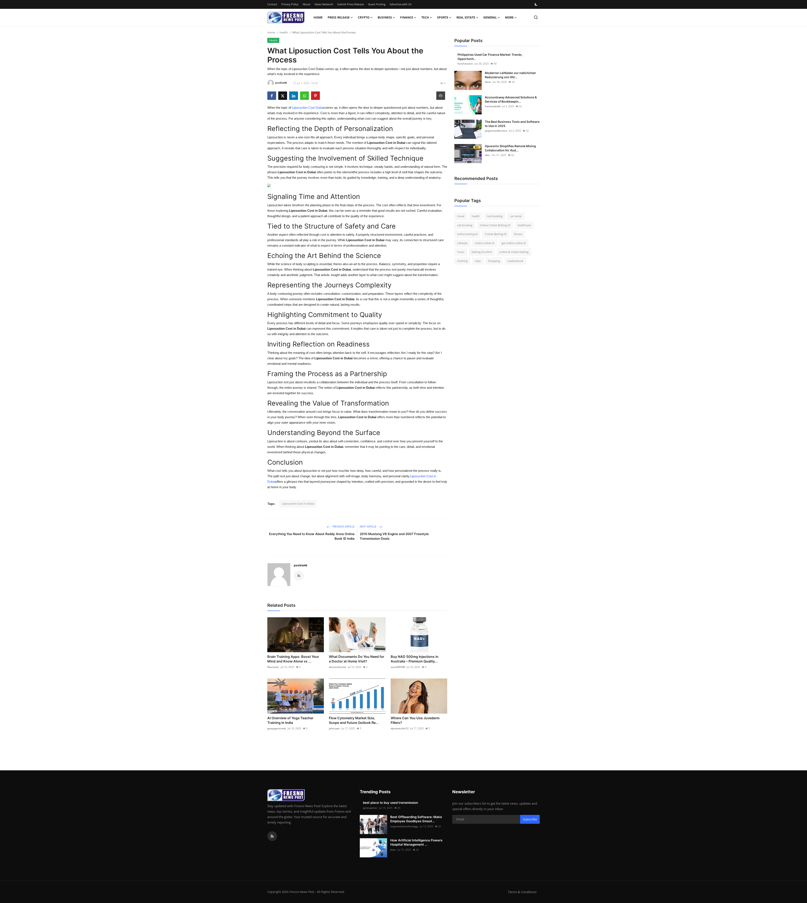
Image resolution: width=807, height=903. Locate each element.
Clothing (462, 261)
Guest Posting (376, 4)
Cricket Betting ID (495, 234)
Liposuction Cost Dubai (308, 107)
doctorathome (337, 667)
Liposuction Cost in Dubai (298, 503)
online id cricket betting (514, 252)
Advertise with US (400, 4)
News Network (324, 4)
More (509, 17)
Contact (272, 4)
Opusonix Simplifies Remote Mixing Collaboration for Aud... (510, 148)
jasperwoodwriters (496, 130)
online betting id (467, 234)
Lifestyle (462, 243)
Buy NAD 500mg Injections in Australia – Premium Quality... (414, 658)
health (476, 216)
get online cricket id (514, 243)
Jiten (393, 849)
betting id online (482, 252)
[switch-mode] (536, 4)
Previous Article (343, 526)
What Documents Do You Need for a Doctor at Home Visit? (356, 658)
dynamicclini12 (400, 728)
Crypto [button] (363, 17)
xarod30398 (398, 667)
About (306, 4)
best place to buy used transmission (390, 803)
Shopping (494, 261)
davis (488, 82)
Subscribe (530, 819)
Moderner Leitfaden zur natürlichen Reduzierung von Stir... (510, 75)
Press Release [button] (339, 17)
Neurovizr (273, 667)
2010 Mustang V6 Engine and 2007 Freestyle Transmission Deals (394, 536)
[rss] (272, 836)
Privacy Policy (289, 4)
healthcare (524, 225)
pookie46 (300, 565)
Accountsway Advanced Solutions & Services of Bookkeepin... (511, 99)
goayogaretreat (276, 728)
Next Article (368, 526)
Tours (460, 252)
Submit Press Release (350, 4)
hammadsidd (492, 106)
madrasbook (515, 261)
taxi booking (494, 216)
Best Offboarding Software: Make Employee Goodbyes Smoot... (416, 819)
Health (284, 32)
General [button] (490, 17)
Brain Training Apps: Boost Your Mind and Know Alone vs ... (293, 658)
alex (487, 155)
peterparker (370, 808)
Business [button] (385, 17)
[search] (536, 17)
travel (460, 216)
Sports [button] (442, 17)
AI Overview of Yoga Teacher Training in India (290, 720)
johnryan (334, 728)
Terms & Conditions (522, 892)
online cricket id (484, 243)
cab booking (464, 225)
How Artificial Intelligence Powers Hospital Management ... (416, 842)
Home (318, 17)
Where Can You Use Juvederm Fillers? (415, 720)
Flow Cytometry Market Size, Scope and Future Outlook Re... (354, 720)
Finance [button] (406, 17)
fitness (518, 234)
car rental (516, 216)
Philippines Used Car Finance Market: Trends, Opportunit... (490, 57)
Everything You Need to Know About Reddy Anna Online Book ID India (312, 536)
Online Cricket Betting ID (495, 225)
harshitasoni (465, 63)
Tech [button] (425, 17)
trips (478, 261)
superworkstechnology (404, 826)
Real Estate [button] (465, 17)
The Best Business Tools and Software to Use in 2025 (512, 124)
